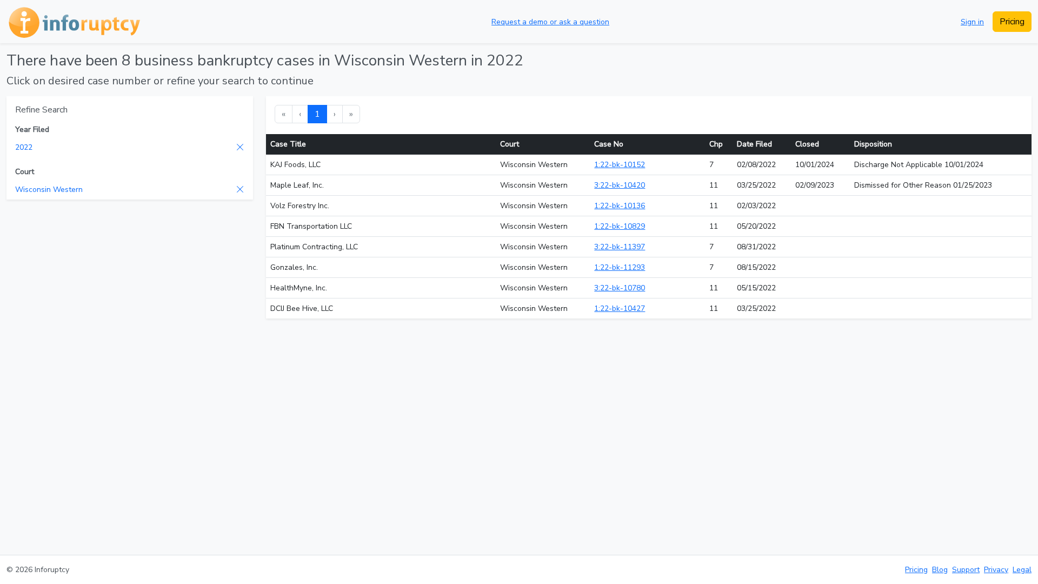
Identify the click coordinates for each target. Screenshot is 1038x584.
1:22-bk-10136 (619, 206)
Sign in (972, 22)
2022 (23, 147)
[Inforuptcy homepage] (73, 21)
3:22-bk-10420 (619, 185)
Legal (1022, 570)
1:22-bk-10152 (619, 165)
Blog (940, 570)
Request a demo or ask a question (550, 22)
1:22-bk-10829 (619, 226)
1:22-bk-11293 (619, 267)
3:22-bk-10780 (619, 288)
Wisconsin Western (49, 189)
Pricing (1012, 22)
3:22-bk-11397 (619, 247)
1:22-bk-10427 (619, 308)
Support (966, 570)
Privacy (996, 570)
